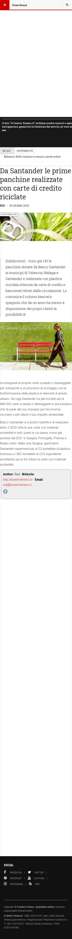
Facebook (16, 872)
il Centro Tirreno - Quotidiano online (35, 907)
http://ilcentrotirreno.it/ (18, 479)
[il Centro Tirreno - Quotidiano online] (19, 5)
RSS (37, 884)
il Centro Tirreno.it (13, 915)
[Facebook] (5, 491)
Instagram (16, 884)
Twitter (39, 872)
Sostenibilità (25, 151)
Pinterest (16, 878)
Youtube (39, 878)
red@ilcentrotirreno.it (17, 485)
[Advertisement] (36, 686)
